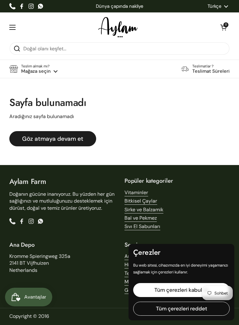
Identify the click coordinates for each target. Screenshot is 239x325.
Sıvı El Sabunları (142, 226)
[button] (223, 27)
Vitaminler (136, 192)
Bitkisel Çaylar (140, 201)
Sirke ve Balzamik (143, 209)
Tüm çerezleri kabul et (181, 289)
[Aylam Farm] (118, 27)
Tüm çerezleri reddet (181, 308)
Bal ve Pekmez (140, 218)
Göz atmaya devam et (52, 139)
